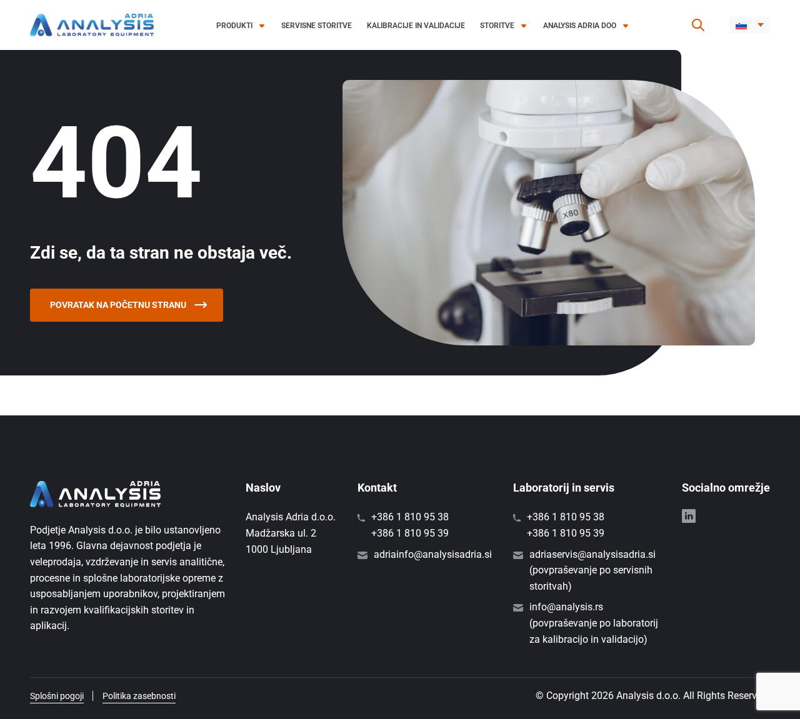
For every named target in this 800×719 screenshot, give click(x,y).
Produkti (234, 25)
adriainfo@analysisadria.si (433, 554)
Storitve (497, 25)
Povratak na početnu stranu (119, 305)
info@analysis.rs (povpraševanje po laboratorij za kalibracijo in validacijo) (593, 623)
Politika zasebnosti (139, 696)
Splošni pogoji (57, 696)
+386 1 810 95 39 (410, 533)
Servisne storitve (316, 25)
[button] (749, 25)
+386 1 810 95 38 (410, 517)
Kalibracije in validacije (416, 25)
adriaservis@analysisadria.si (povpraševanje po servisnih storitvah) (592, 570)
